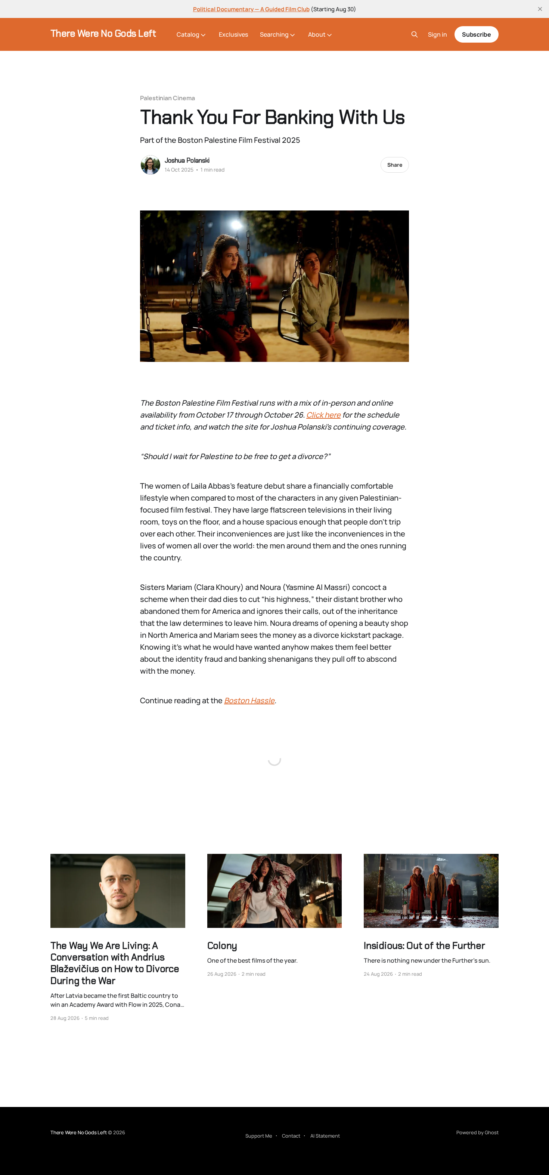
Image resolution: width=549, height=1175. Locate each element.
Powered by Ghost (477, 1132)
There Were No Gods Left (103, 33)
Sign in (437, 35)
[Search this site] (415, 34)
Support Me (258, 1135)
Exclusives (233, 34)
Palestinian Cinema (167, 98)
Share (394, 164)
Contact (291, 1135)
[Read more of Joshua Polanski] (150, 164)
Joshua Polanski (187, 160)
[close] (540, 9)
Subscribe (476, 34)
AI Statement (325, 1135)
